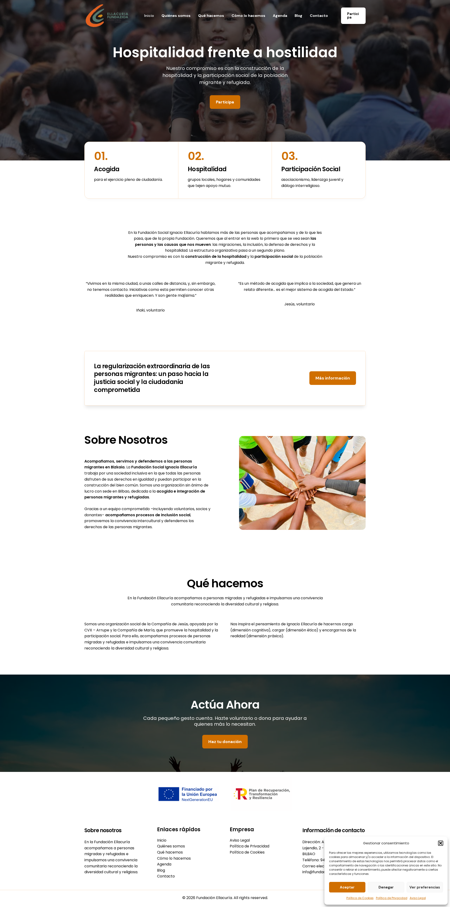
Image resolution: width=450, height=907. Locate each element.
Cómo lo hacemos (248, 15)
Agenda (280, 15)
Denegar (386, 887)
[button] (440, 843)
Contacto (319, 15)
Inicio (149, 15)
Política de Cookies (360, 898)
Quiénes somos (176, 15)
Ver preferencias (424, 887)
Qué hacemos (211, 15)
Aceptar (347, 887)
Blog (298, 15)
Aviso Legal (418, 898)
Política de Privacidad (391, 898)
